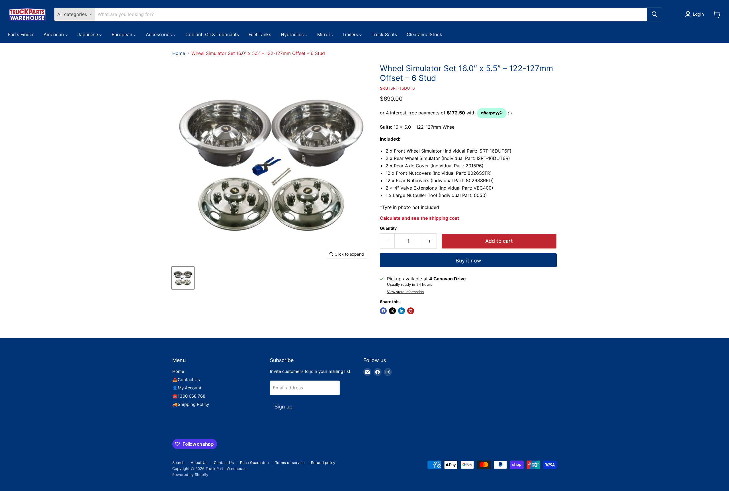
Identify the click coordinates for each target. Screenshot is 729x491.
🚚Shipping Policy (190, 404)
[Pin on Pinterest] (410, 310)
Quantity (388, 228)
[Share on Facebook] (383, 310)
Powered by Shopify (190, 474)
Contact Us (224, 462)
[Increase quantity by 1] (429, 241)
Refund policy (323, 462)
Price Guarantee (254, 462)
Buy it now (468, 261)
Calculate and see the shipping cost (419, 218)
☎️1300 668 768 (188, 396)
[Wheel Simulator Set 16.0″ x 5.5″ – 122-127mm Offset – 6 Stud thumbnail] (183, 278)
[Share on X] (392, 310)
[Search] (654, 14)
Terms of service (290, 462)
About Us (199, 462)
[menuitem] (21, 34)
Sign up (283, 407)
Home (178, 53)
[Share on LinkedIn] (401, 310)
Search (178, 462)
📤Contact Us (186, 379)
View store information (405, 292)
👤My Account (186, 388)
